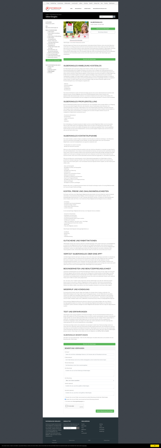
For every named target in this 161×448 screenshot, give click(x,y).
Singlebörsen (78, 8)
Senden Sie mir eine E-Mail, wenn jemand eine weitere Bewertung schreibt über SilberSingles (87, 397)
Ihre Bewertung (68, 378)
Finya (48, 3)
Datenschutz (72, 440)
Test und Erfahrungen (53, 54)
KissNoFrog (53, 3)
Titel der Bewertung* (69, 362)
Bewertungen (87, 8)
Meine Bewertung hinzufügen (105, 411)
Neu (102, 3)
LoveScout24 (75, 3)
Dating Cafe (96, 3)
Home (71, 8)
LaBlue (80, 3)
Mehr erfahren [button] (84, 445)
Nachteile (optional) (69, 390)
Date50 (90, 3)
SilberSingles (51, 31)
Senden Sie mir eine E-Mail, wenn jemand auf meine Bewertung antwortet (82, 399)
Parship (106, 3)
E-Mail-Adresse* (68, 357)
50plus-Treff (50, 66)
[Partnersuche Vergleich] (53, 8)
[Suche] (114, 16)
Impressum (54, 442)
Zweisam (50, 72)
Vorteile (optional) (69, 383)
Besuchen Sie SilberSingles (53, 60)
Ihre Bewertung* (68, 368)
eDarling (86, 3)
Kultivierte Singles (52, 69)
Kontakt (54, 440)
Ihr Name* (67, 352)
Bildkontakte (67, 3)
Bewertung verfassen (53, 57)
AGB (89, 440)
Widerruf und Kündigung (53, 52)
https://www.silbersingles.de (52, 27)
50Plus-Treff (100, 331)
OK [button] (154, 445)
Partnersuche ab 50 (55, 14)
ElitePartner (111, 3)
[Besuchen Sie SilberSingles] (76, 31)
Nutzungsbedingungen (78, 401)
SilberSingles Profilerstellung (54, 36)
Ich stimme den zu (75, 401)
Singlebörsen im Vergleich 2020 (100, 8)
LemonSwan (60, 3)
